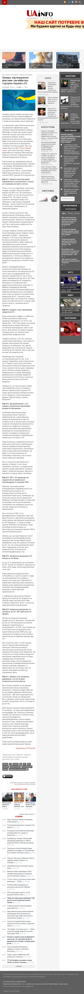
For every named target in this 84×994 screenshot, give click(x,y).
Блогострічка (48, 127)
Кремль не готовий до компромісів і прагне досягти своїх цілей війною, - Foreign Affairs (70, 118)
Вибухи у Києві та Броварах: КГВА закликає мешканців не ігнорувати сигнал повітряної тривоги (19, 874)
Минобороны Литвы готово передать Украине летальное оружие (30, 807)
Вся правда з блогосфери (10, 75)
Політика (20, 974)
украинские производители (17, 769)
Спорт (76, 974)
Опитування (70, 131)
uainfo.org (23, 984)
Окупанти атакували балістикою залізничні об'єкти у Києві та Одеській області (20, 923)
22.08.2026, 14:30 (46, 164)
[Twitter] (72, 2)
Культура (44, 974)
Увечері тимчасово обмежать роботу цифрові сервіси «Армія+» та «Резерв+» (20, 860)
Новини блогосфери (25, 75)
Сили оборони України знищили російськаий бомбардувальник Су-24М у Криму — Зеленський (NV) (48, 146)
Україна (5, 764)
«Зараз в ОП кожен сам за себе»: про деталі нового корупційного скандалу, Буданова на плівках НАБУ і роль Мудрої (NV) (49, 158)
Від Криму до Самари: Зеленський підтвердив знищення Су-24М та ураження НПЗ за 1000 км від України (20, 841)
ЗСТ (24, 764)
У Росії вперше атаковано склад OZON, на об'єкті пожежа (11, 65)
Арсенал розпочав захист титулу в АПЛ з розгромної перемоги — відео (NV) (49, 179)
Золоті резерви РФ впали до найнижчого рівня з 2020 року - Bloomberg (18, 949)
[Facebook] (68, 2)
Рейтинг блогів (34, 976)
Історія (55, 974)
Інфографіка (48, 191)
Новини (18, 817)
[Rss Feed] (64, 2)
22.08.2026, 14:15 (46, 174)
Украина (15, 764)
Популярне (71, 209)
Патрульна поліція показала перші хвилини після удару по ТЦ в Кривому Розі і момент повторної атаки (20, 850)
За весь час (77, 214)
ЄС (10, 764)
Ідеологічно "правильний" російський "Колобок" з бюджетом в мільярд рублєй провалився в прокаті (48, 114)
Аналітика (71, 76)
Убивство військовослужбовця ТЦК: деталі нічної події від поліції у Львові (21, 900)
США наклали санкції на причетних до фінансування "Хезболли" (70, 260)
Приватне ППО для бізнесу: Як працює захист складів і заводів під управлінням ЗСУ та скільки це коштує (70, 102)
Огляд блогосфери (16, 976)
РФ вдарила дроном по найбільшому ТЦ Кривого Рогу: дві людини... (40, 65)
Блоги (48, 78)
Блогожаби (70, 318)
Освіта (59, 974)
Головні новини (13, 974)
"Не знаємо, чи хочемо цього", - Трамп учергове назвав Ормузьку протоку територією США (21, 931)
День (64, 213)
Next (81, 61)
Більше (19, 966)
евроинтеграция (15, 766)
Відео (70, 295)
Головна (5, 974)
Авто (63, 974)
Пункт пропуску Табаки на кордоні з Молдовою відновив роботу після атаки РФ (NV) (49, 169)
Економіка (35, 974)
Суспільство (27, 974)
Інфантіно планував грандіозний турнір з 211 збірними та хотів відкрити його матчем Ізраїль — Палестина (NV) (49, 134)
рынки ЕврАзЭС (27, 766)
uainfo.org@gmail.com (28, 986)
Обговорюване (70, 206)
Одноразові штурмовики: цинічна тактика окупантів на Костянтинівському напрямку (48, 87)
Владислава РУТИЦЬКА (25, 748)
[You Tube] (76, 2)
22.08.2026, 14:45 (46, 151)
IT (66, 974)
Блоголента (26, 976)
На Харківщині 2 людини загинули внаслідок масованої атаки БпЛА (69, 285)
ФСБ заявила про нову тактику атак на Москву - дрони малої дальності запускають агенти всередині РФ (69, 221)
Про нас (5, 986)
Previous (3, 61)
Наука (50, 974)
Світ (40, 974)
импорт (5, 769)
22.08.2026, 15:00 (46, 140)
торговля (5, 766)
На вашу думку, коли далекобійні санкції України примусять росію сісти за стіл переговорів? (70, 138)
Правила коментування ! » (27, 814)
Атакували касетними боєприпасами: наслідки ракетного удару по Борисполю (20, 833)
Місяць (70, 213)
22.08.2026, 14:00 (46, 184)
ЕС (20, 764)
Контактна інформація (15, 986)
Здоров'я (70, 974)
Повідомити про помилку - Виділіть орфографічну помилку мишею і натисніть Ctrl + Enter (16, 757)
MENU (4, 2)
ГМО (29, 764)
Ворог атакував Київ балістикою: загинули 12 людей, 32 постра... (65, 65)
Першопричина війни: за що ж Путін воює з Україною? (53, 100)
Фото (70, 272)
